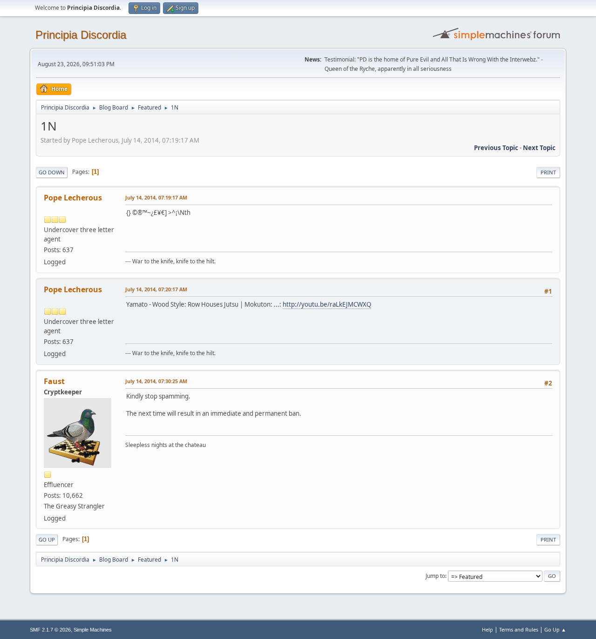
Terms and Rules (518, 629)
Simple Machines (93, 629)
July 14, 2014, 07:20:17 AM (156, 289)
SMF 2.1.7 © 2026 (50, 629)
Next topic (539, 148)
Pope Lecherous (73, 197)
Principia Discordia (80, 34)
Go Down (52, 172)
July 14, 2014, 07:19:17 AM (156, 197)
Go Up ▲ (555, 629)
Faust (54, 381)
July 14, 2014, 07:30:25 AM (156, 381)
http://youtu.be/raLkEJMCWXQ (327, 304)
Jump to (435, 576)
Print (548, 172)
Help (487, 629)
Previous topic (496, 148)
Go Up (47, 539)
